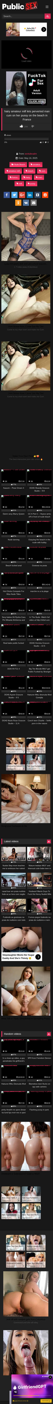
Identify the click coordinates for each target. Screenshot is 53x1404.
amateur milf (14, 171)
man (40, 177)
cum (43, 171)
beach (30, 171)
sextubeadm (31, 154)
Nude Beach (19, 164)
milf (20, 183)
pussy (32, 183)
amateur (36, 164)
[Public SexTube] (21, 6)
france (15, 177)
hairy (28, 177)
